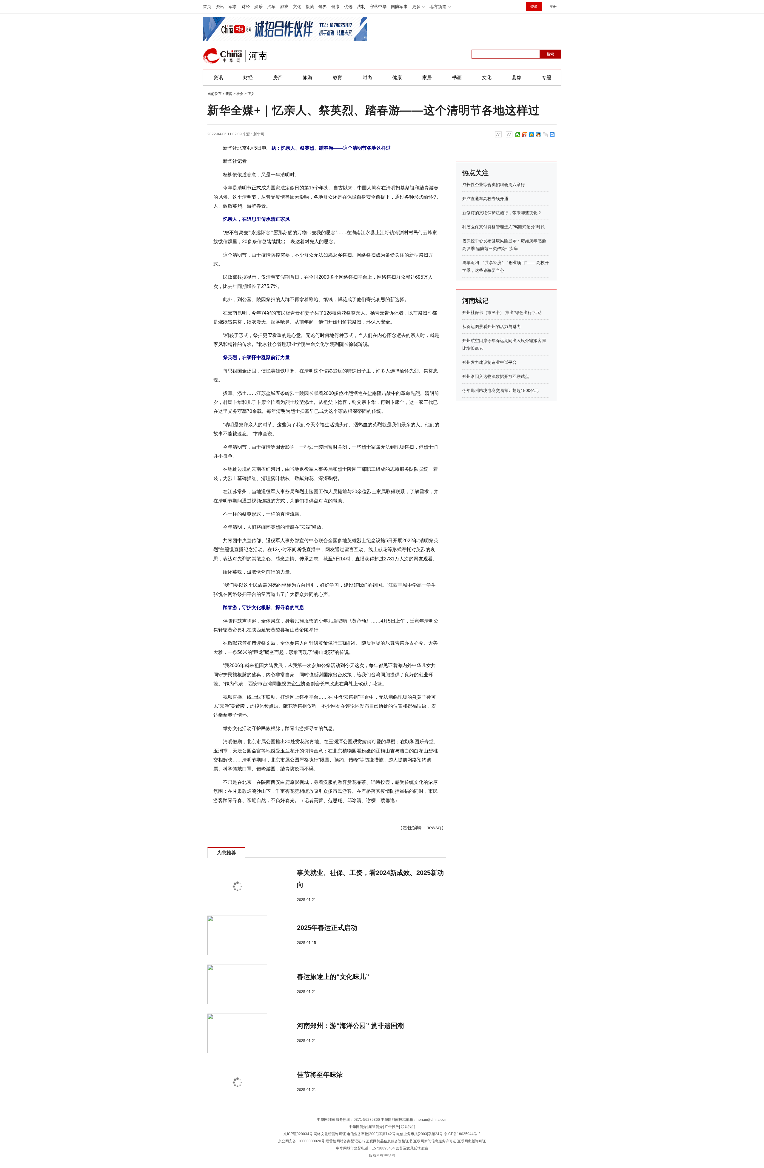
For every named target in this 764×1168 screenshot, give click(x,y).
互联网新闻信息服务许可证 (434, 1141)
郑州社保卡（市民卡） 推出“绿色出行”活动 (502, 312)
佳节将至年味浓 (320, 1074)
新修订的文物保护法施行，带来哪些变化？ (502, 212)
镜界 (322, 6)
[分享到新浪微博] (524, 134)
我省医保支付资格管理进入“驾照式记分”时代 (503, 226)
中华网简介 (358, 1127)
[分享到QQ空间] (531, 134)
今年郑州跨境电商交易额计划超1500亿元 (500, 390)
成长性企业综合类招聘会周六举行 (493, 184)
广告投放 (392, 1127)
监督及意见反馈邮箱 (412, 1148)
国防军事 (399, 6)
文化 (297, 6)
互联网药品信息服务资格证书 (389, 1141)
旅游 (307, 77)
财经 (245, 6)
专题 (546, 77)
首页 (207, 6)
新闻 (228, 94)
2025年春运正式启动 (327, 927)
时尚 (367, 77)
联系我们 (408, 1127)
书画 (457, 77)
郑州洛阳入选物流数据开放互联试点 (495, 376)
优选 (348, 6)
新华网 (258, 134)
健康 (335, 6)
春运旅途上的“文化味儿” (333, 976)
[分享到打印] (552, 134)
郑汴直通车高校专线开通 (485, 198)
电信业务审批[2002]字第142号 (371, 1134)
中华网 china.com (222, 56)
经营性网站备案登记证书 (345, 1141)
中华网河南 (326, 1120)
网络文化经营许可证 (330, 1134)
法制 (361, 6)
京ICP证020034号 (298, 1134)
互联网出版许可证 (471, 1141)
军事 (233, 6)
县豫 (516, 77)
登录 (533, 6)
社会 (240, 94)
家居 (427, 77)
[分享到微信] (517, 134)
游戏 (284, 6)
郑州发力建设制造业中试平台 (489, 362)
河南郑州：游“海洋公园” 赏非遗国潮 (350, 1025)
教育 (337, 77)
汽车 (271, 6)
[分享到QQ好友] (538, 134)
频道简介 (376, 1127)
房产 (278, 77)
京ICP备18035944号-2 (462, 1134)
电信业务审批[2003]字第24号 (419, 1134)
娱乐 (258, 6)
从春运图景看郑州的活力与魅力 (491, 326)
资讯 (220, 6)
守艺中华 (378, 6)
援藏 (310, 6)
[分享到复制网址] (545, 134)
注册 (553, 6)
